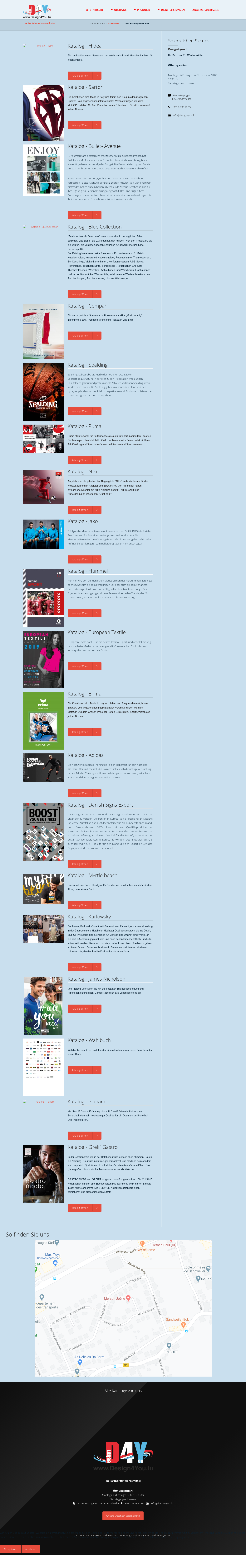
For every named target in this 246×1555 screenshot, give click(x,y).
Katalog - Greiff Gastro (93, 1146)
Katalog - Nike (83, 471)
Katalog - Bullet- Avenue (94, 146)
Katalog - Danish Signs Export (100, 804)
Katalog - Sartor (85, 86)
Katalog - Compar (87, 305)
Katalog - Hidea (85, 45)
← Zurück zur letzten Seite (40, 22)
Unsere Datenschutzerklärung (123, 1515)
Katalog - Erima (84, 693)
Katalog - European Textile (97, 632)
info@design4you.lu (162, 1503)
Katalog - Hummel (88, 570)
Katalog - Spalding (88, 364)
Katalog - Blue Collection (95, 226)
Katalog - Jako (83, 521)
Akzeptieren (10, 1549)
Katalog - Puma (84, 426)
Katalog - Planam (86, 1101)
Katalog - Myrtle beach (92, 875)
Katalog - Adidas (86, 755)
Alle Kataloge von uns (123, 1390)
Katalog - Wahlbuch (89, 1040)
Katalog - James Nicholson (96, 978)
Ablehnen (30, 1549)
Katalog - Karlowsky (89, 916)
